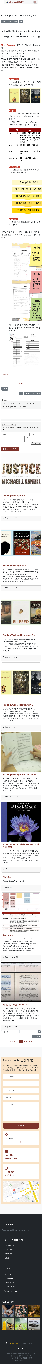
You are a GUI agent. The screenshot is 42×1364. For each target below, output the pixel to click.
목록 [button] (38, 1036)
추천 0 (21, 384)
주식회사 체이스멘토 (15, 1343)
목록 (20, 21)
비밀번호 (33, 434)
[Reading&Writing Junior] (21, 543)
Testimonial (8, 1254)
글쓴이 (3, 434)
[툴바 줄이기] (39, 407)
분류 (13, 449)
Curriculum (8, 1249)
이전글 (9, 21)
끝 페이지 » (28, 1041)
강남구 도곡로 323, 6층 (13, 1142)
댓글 (3, 21)
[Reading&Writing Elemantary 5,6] (21, 612)
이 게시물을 (4, 374)
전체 (6, 449)
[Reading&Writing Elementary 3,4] (21, 682)
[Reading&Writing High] (21, 473)
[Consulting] (21, 912)
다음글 (15, 21)
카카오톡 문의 (9, 1278)
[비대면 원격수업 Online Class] (21, 982)
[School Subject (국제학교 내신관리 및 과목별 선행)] (21, 822)
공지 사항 (7, 1274)
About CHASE (9, 1245)
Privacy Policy (9, 1287)
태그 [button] (34, 1036)
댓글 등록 (36, 443)
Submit (21, 1126)
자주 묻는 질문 (9, 1282)
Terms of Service (10, 1291)
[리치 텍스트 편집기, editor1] (21, 414)
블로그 (6, 1258)
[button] (7, 403)
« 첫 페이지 (14, 1041)
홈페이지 (28, 437)
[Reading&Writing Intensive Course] (21, 752)
